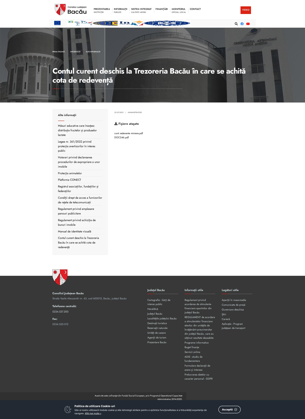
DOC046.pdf (121, 137)
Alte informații (93, 51)
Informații (75, 51)
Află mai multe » (93, 413)
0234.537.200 (60, 311)
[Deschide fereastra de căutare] (236, 23)
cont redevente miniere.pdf (128, 133)
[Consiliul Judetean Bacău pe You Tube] (247, 23)
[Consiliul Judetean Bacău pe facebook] (241, 23)
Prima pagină (58, 51)
